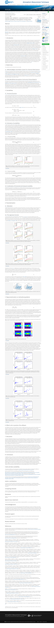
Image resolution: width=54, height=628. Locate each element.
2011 (28, 75)
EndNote (44, 17)
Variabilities (44, 49)
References (44, 69)
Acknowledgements (45, 65)
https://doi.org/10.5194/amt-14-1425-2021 (13, 593)
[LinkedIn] (47, 27)
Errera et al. (32, 72)
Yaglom (21, 107)
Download (7, 168)
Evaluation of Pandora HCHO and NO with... (47, 34)
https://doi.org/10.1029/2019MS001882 (10, 557)
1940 (12, 220)
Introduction (44, 47)
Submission (18, 4)
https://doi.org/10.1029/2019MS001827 (24, 596)
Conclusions (44, 57)
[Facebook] (46, 27)
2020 (18, 74)
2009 (11, 131)
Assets (27, 14)
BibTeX (44, 16)
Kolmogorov (9, 220)
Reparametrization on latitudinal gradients (46, 52)
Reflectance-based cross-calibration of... (46, 40)
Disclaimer (44, 62)
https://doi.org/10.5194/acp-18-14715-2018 (11, 541)
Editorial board (32, 4)
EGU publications (45, 4)
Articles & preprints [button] (12, 4)
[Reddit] (44, 27)
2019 (35, 72)
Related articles (39, 14)
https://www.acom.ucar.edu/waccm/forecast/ (11, 474)
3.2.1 (27, 216)
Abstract (44, 46)
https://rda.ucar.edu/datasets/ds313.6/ (33, 476)
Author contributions (45, 60)
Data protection (45, 621)
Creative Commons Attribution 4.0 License (30, 621)
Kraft (23, 276)
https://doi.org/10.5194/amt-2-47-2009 (13, 601)
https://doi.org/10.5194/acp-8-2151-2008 (12, 568)
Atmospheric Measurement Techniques (36, 2)
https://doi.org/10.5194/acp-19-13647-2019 (11, 564)
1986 (22, 107)
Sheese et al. (34, 48)
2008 (25, 55)
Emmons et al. (37, 82)
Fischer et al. (22, 55)
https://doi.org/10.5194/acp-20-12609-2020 (25, 582)
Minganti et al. (15, 74)
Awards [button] (36, 4)
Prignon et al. (9, 74)
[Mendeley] (42, 27)
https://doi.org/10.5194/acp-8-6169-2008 (11, 560)
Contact (38, 621)
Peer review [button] (26, 4)
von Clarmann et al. (8, 131)
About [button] (40, 4)
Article (25, 14)
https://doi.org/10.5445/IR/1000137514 (18, 579)
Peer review (30, 14)
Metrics (35, 14)
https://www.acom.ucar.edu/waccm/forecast (34, 529)
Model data (44, 48)
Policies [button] (22, 4)
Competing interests (45, 61)
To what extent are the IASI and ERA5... (47, 37)
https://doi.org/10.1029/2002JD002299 (10, 589)
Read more (44, 24)
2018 (6, 74)
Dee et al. (26, 75)
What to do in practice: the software (46, 54)
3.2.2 (24, 216)
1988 (25, 276)
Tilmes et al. (13, 83)
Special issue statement (44, 64)
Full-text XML (44, 15)
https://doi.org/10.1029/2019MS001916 (26, 547)
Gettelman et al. (7, 83)
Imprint (41, 621)
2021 (37, 48)
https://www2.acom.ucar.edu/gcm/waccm (11, 472)
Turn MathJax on (46, 44)
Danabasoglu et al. (30, 82)
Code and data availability (45, 59)
